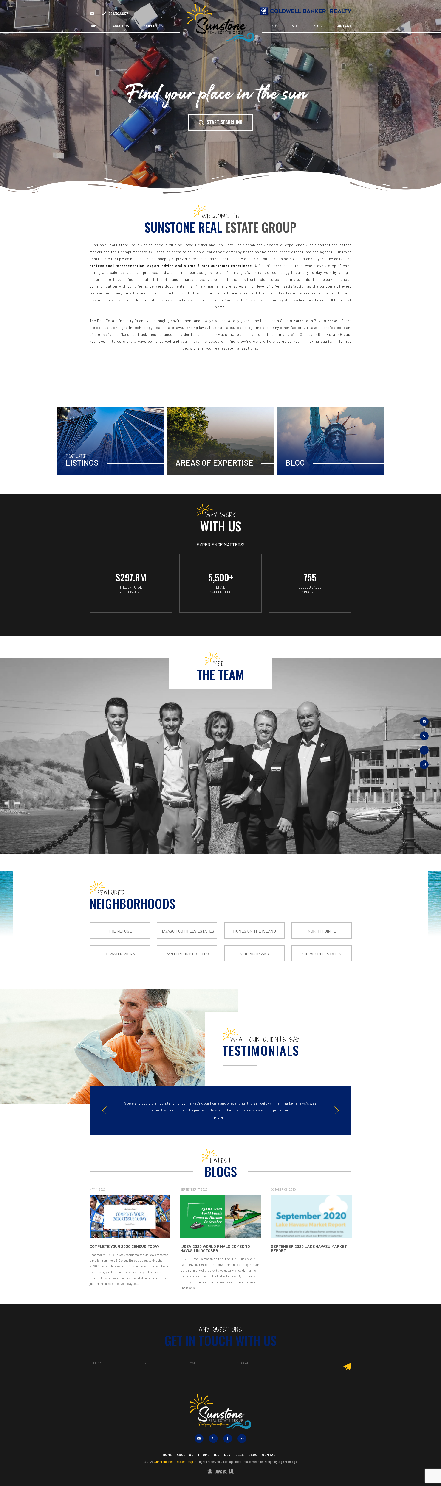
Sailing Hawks (254, 953)
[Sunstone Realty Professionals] (220, 23)
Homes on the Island (254, 930)
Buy (274, 26)
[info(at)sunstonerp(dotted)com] (92, 13)
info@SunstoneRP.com (424, 721)
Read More (220, 1118)
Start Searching (225, 122)
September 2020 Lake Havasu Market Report (127, 1248)
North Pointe (322, 930)
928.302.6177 (118, 13)
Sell (296, 26)
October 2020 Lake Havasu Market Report (306, 1248)
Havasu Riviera (120, 953)
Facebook (424, 750)
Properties (153, 26)
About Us (121, 26)
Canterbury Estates (187, 953)
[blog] (130, 1216)
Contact (343, 26)
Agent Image (287, 1462)
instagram (424, 764)
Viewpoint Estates (321, 953)
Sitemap (227, 1462)
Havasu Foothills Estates (187, 930)
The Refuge (120, 930)
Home (94, 26)
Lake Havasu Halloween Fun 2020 (214, 1246)
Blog (317, 26)
